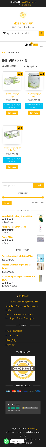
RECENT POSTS (24, 296)
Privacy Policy (10, 344)
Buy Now (12, 112)
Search (38, 185)
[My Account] (26, 45)
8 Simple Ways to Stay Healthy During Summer (22, 301)
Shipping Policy (11, 340)
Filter (6, 202)
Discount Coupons (12, 335)
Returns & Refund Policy (14, 330)
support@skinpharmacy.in (28, 2)
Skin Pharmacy (23, 23)
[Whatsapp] (6, 441)
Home (4, 52)
